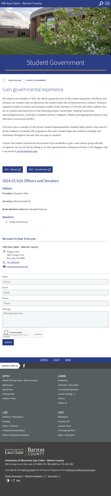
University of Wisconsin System (80, 470)
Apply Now (7, 389)
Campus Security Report (13, 430)
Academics (63, 380)
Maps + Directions (66, 435)
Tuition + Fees (8, 398)
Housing (6, 421)
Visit (56, 360)
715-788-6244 (13, 262)
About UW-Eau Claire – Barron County (19, 380)
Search (101, 3)
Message (6, 309)
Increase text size (13, 480)
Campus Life (63, 421)
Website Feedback (33, 476)
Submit (8, 342)
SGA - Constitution (38, 169)
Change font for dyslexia (18, 480)
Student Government (35, 80)
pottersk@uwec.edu (27, 151)
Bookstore (63, 416)
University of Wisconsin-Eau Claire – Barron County (34, 460)
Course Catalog (65, 394)
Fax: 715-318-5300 (65, 464)
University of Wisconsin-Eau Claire (52, 3)
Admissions (7, 385)
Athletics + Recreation (12, 416)
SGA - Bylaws (11, 169)
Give (68, 360)
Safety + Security (10, 425)
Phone (5, 298)
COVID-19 (62, 403)
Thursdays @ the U (67, 430)
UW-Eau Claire (28, 470)
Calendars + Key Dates (68, 385)
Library (61, 398)
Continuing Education (68, 389)
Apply (44, 360)
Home (4, 80)
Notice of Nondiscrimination (15, 435)
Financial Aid (8, 394)
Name (5, 276)
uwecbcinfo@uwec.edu (17, 266)
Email (5, 287)
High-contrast (8, 480)
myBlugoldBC (15, 80)
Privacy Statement (13, 476)
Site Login (52, 476)
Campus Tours (64, 425)
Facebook (24, 366)
